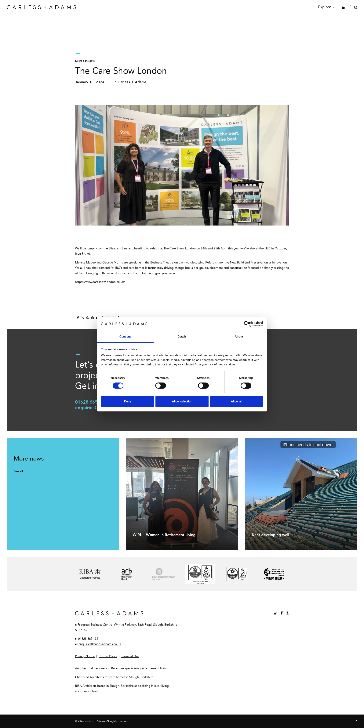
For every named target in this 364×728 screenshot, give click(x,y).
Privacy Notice (85, 656)
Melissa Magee (85, 262)
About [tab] (239, 336)
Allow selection (182, 401)
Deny (127, 401)
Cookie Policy (108, 656)
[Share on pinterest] (92, 317)
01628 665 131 (91, 402)
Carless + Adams (132, 82)
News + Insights (85, 61)
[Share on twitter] (82, 317)
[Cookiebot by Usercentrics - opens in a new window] (246, 324)
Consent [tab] (125, 336)
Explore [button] (324, 7)
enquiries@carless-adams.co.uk (99, 644)
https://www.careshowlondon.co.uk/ (100, 282)
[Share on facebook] (77, 317)
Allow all (236, 401)
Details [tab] (182, 336)
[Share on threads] (87, 317)
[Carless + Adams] (41, 7)
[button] (344, 7)
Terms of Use (130, 656)
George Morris (112, 262)
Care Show (176, 248)
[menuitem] (325, 7)
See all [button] (18, 471)
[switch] (160, 386)
